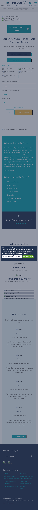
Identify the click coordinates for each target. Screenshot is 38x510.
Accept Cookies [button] (28, 257)
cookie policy (29, 253)
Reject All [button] (18, 257)
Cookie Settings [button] (8, 257)
